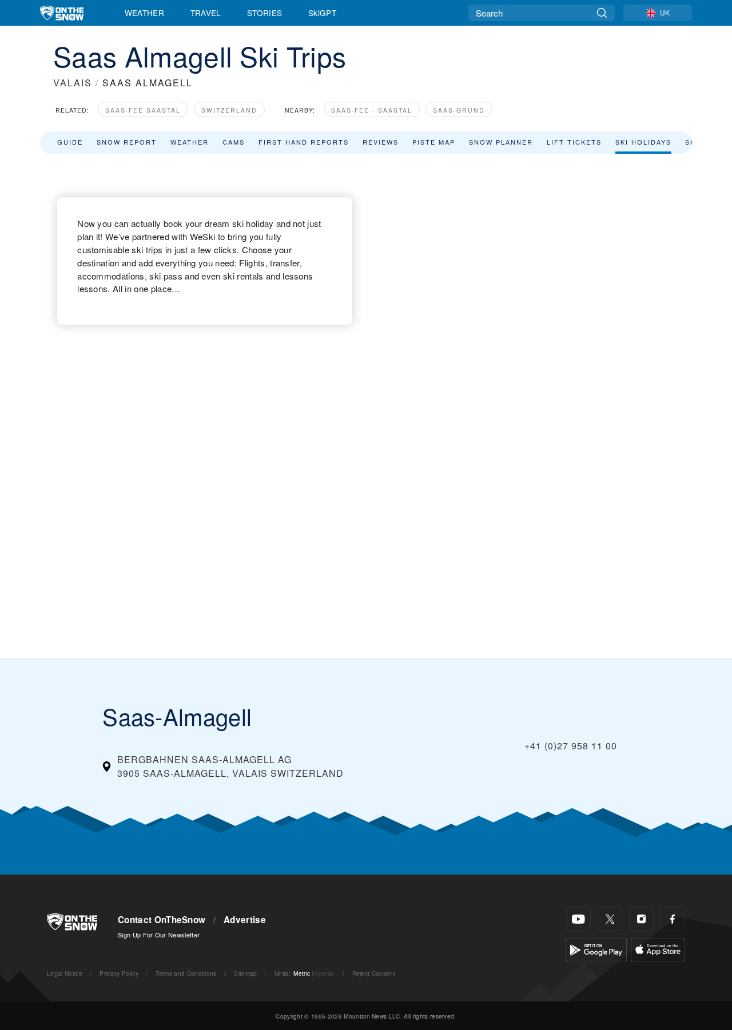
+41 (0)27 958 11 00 (570, 745)
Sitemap (245, 973)
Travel (205, 12)
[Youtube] (578, 919)
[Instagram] (641, 919)
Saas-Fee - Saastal (371, 110)
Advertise (245, 919)
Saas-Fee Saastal (143, 110)
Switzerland (229, 110)
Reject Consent (373, 973)
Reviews (381, 141)
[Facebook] (673, 919)
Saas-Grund (459, 110)
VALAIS (72, 82)
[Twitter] (610, 919)
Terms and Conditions (186, 973)
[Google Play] (596, 949)
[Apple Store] (658, 949)
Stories (264, 12)
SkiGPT (322, 12)
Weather (144, 12)
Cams (233, 141)
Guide (70, 141)
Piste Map (433, 141)
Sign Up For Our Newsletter (159, 934)
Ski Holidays (643, 141)
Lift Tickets (574, 141)
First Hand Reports (303, 141)
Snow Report (127, 141)
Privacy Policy (119, 973)
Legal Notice (64, 973)
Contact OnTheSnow (161, 919)
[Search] (602, 13)
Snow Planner (501, 141)
